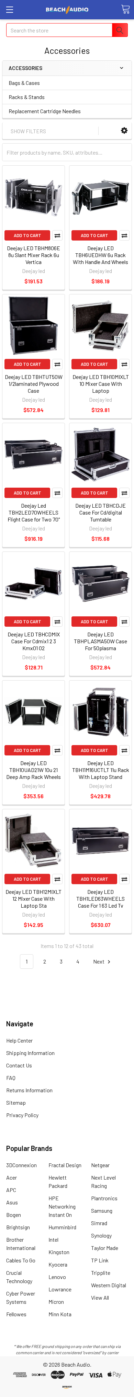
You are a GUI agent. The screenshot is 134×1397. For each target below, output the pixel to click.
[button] (124, 131)
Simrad (99, 1223)
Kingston (58, 1252)
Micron (56, 1301)
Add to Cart (27, 235)
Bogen (13, 1214)
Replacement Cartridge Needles (45, 111)
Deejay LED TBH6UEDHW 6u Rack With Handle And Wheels (100, 255)
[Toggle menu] (9, 9)
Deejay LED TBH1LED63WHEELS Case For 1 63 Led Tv (100, 898)
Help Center (19, 1040)
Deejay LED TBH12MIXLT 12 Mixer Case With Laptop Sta (33, 898)
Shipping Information (30, 1052)
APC (11, 1189)
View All (100, 1297)
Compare (57, 235)
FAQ (10, 1077)
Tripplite (100, 1272)
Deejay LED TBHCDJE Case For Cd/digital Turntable (100, 512)
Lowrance (59, 1289)
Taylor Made (104, 1247)
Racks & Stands (27, 97)
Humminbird (62, 1227)
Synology (101, 1235)
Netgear (100, 1165)
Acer (11, 1177)
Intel (53, 1239)
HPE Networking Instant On (62, 1206)
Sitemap (16, 1102)
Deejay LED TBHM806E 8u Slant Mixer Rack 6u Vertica (33, 255)
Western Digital (108, 1285)
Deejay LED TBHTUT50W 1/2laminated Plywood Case (34, 383)
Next (99, 961)
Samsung (101, 1210)
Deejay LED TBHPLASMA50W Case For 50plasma (100, 641)
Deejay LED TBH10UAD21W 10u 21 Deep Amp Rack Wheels (33, 770)
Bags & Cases (24, 82)
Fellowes (16, 1314)
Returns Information (29, 1090)
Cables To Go (20, 1260)
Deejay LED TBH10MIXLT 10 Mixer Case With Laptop (100, 383)
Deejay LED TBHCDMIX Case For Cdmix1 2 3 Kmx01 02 (34, 641)
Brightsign (18, 1227)
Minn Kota (59, 1314)
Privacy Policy (22, 1115)
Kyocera (57, 1264)
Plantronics (104, 1198)
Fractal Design (64, 1165)
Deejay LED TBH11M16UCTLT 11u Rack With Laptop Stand (100, 770)
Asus (12, 1202)
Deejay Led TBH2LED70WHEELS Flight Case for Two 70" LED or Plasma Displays (33, 515)
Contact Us (19, 1065)
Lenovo (57, 1276)
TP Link (100, 1260)
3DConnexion (21, 1165)
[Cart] (125, 9)
